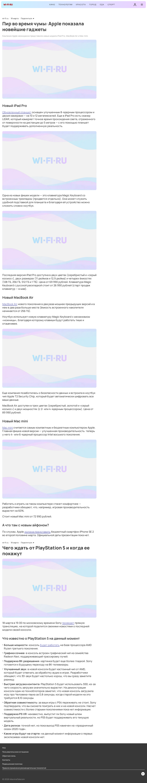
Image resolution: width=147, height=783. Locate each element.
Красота (81, 4)
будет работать (50, 645)
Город (92, 4)
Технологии (65, 4)
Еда (102, 4)
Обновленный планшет (16, 112)
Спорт (111, 4)
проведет (68, 623)
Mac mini (7, 427)
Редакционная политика (12, 764)
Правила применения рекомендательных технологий (24, 768)
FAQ (4, 748)
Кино (52, 4)
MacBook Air (9, 304)
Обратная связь (9, 756)
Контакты (6, 760)
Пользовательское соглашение (15, 752)
